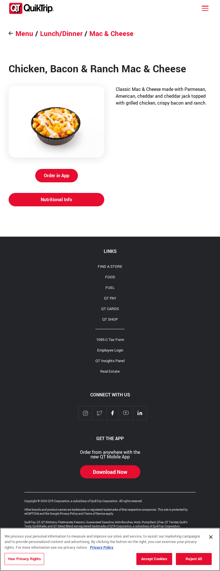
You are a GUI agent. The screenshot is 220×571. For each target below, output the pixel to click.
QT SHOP (110, 319)
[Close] (211, 537)
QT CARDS (110, 308)
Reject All (194, 558)
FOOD (110, 276)
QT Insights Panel (110, 360)
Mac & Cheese (111, 33)
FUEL (110, 287)
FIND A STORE (110, 266)
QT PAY (110, 298)
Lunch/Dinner (61, 33)
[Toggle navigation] (205, 8)
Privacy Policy (101, 547)
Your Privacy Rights (24, 558)
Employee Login (110, 350)
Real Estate (110, 371)
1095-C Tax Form (110, 339)
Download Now (110, 471)
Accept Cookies (154, 558)
